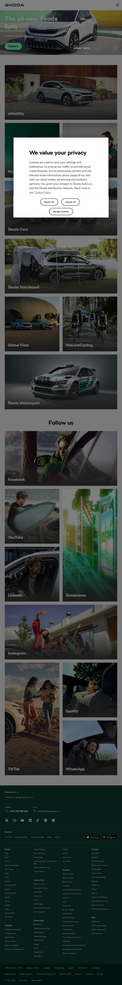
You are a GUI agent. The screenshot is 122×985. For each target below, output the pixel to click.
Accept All (70, 202)
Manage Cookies (61, 211)
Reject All (49, 202)
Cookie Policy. (42, 192)
